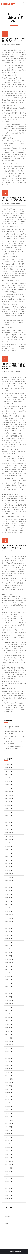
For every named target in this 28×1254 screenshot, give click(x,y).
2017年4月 (7, 1147)
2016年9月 (7, 1171)
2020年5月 (7, 1021)
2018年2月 (7, 1113)
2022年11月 (8, 918)
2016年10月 (8, 1168)
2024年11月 (8, 836)
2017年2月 (7, 1154)
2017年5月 (7, 1144)
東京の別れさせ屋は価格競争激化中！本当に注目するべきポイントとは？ (13, 748)
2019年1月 (7, 1075)
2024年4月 (7, 860)
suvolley (6, 44)
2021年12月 (8, 956)
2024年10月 (8, 839)
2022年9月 (7, 925)
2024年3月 (7, 863)
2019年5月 (7, 1062)
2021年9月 (7, 966)
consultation (8, 1213)
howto (6, 1223)
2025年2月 (7, 826)
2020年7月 (7, 1014)
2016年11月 (8, 1164)
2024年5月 (7, 856)
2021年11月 (8, 959)
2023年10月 (8, 880)
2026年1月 (7, 788)
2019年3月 (7, 1068)
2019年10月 (8, 1044)
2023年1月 (7, 911)
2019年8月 (7, 1051)
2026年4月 (7, 778)
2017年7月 (7, 1137)
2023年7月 (7, 891)
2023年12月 (8, 873)
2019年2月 (7, 1072)
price (6, 1226)
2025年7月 (7, 808)
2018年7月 (7, 1096)
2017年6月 (7, 1140)
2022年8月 (7, 928)
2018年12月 (8, 1079)
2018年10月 (8, 1086)
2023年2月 (7, 908)
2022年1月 (7, 952)
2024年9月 (7, 843)
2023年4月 (7, 901)
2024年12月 (8, 832)
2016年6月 (7, 1181)
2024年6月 (7, 853)
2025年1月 (7, 829)
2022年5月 (7, 938)
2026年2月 (7, 785)
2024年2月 (7, 867)
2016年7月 (7, 1178)
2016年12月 (8, 1161)
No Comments (16, 44)
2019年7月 (7, 1055)
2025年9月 (7, 802)
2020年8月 (7, 1010)
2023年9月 (7, 884)
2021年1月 (7, 993)
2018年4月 (7, 1106)
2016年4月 (7, 1188)
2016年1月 (7, 1198)
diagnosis (7, 1216)
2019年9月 (7, 1048)
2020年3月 (7, 1027)
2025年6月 (7, 812)
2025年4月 (7, 819)
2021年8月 (7, 969)
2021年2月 (7, 990)
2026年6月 (7, 771)
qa (5, 1230)
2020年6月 (7, 1017)
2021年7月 (7, 973)
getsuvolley (8, 1220)
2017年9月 (7, 1130)
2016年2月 (7, 1195)
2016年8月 (7, 1175)
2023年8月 (7, 887)
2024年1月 (7, 870)
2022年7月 (7, 932)
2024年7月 (7, 849)
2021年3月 (7, 986)
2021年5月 (7, 979)
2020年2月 (7, 1031)
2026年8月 (7, 764)
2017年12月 (8, 1120)
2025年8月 (7, 805)
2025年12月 (8, 791)
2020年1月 (7, 1034)
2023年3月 (7, 904)
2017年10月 (8, 1127)
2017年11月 (8, 1123)
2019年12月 (8, 1038)
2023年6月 (7, 894)
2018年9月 (7, 1089)
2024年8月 (7, 846)
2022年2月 (7, 949)
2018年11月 (8, 1082)
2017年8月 (7, 1133)
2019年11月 (8, 1041)
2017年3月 (7, 1151)
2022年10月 (8, 921)
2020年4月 (7, 1024)
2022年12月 (8, 914)
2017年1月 (7, 1157)
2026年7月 (7, 767)
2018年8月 (7, 1092)
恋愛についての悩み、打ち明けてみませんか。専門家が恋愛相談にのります (14, 366)
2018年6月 (7, 1099)
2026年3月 (7, 781)
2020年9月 (7, 1007)
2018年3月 (7, 1110)
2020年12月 (8, 997)
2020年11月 (8, 1000)
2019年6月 (7, 1058)
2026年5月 (7, 774)
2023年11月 (8, 877)
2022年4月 (7, 942)
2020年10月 (8, 1003)
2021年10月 (8, 962)
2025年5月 (7, 815)
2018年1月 (7, 1116)
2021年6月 (7, 976)
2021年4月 (7, 983)
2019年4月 (7, 1065)
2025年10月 (8, 798)
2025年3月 (7, 822)
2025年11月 (8, 795)
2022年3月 (7, 945)
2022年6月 (7, 935)
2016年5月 (7, 1185)
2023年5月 (7, 897)
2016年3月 (7, 1192)
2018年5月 (7, 1103)
